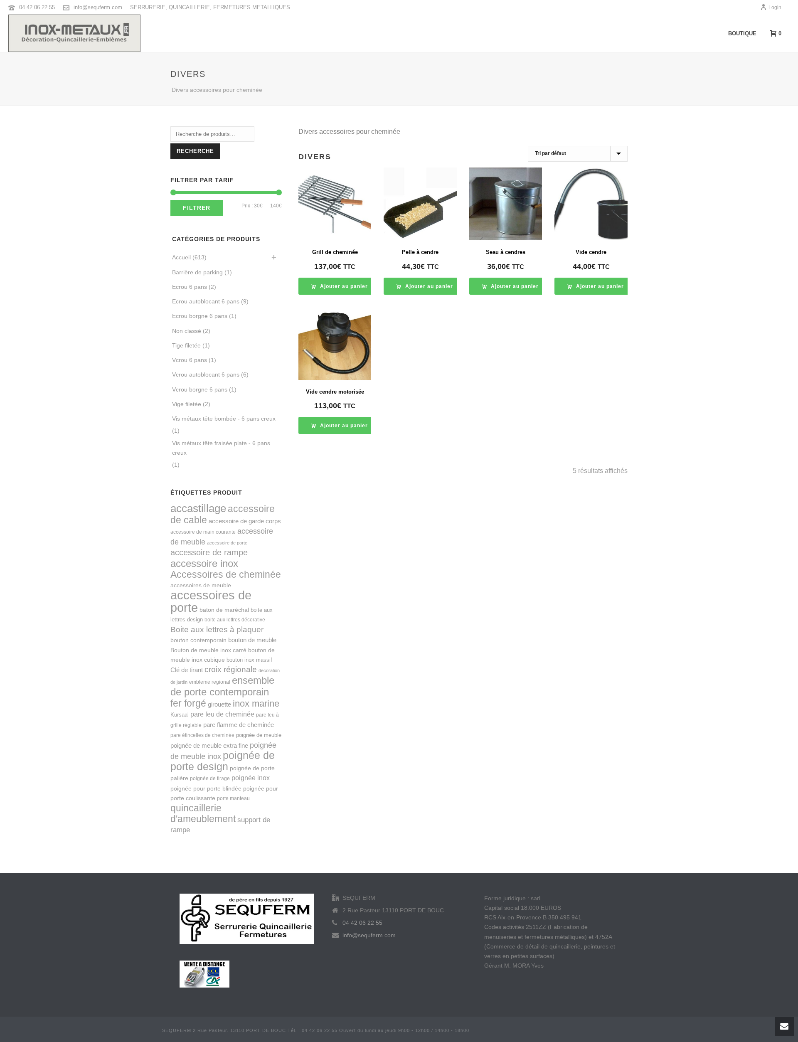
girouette (219, 704)
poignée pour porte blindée (205, 788)
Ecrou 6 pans (189, 286)
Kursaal (179, 715)
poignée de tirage (210, 778)
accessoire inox (204, 563)
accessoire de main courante (203, 532)
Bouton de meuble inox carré (208, 650)
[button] (339, 286)
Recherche (195, 151)
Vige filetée (186, 404)
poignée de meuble (258, 735)
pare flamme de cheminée (238, 724)
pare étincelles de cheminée (202, 735)
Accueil (181, 257)
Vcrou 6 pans (189, 360)
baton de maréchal (224, 609)
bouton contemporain (198, 640)
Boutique (742, 33)
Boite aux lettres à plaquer (217, 629)
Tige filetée (186, 345)
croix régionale (230, 669)
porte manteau (233, 798)
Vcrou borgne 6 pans (199, 389)
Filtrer (196, 207)
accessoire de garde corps (245, 521)
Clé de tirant (186, 669)
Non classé (186, 331)
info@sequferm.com (98, 7)
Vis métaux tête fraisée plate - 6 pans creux (221, 448)
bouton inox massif (249, 660)
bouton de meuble (252, 639)
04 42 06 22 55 (37, 7)
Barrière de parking (197, 272)
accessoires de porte (210, 601)
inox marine (256, 704)
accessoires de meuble (200, 585)
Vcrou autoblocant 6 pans (205, 374)
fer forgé (188, 703)
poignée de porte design (222, 761)
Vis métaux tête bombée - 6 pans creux (224, 418)
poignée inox (251, 777)
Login (774, 7)
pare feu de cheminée (222, 714)
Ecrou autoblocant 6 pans (205, 301)
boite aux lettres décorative (234, 620)
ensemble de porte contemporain (222, 686)
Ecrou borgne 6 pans (199, 316)
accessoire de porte (227, 542)
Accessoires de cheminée (225, 574)
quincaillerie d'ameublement (203, 813)
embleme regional (209, 682)
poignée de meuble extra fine (209, 745)
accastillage (198, 508)
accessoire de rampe (209, 552)
